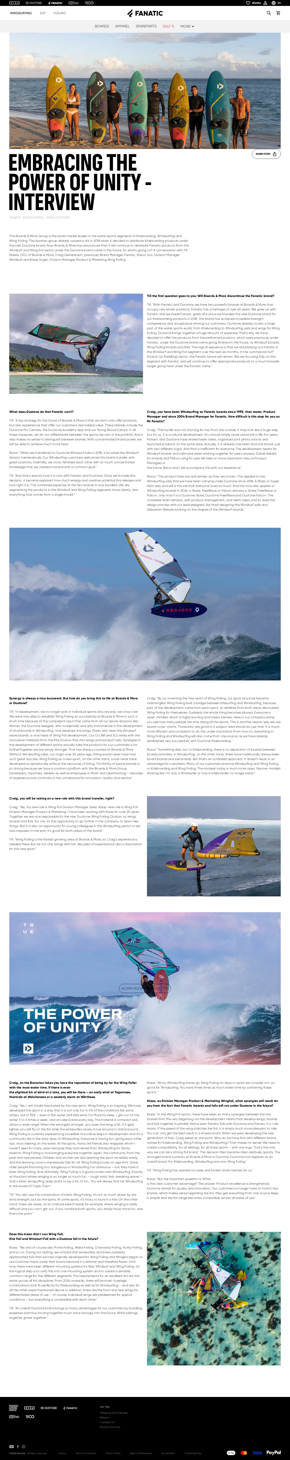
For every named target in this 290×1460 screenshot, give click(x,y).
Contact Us (107, 1422)
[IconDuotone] (34, 3)
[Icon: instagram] (23, 1446)
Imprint (62, 1453)
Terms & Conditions (86, 1453)
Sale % (168, 26)
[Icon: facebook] (18, 1446)
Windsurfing (21, 13)
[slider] (128, 1059)
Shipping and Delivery (114, 1412)
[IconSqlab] (74, 3)
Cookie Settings (193, 1453)
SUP (43, 13)
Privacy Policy (113, 1453)
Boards (102, 26)
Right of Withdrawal (141, 1453)
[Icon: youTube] (11, 1446)
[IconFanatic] (55, 3)
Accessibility (168, 1453)
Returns (104, 1417)
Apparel (122, 26)
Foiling (59, 13)
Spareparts (146, 26)
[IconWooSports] (89, 3)
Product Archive (110, 1426)
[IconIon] (14, 3)
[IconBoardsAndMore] (13, 1408)
